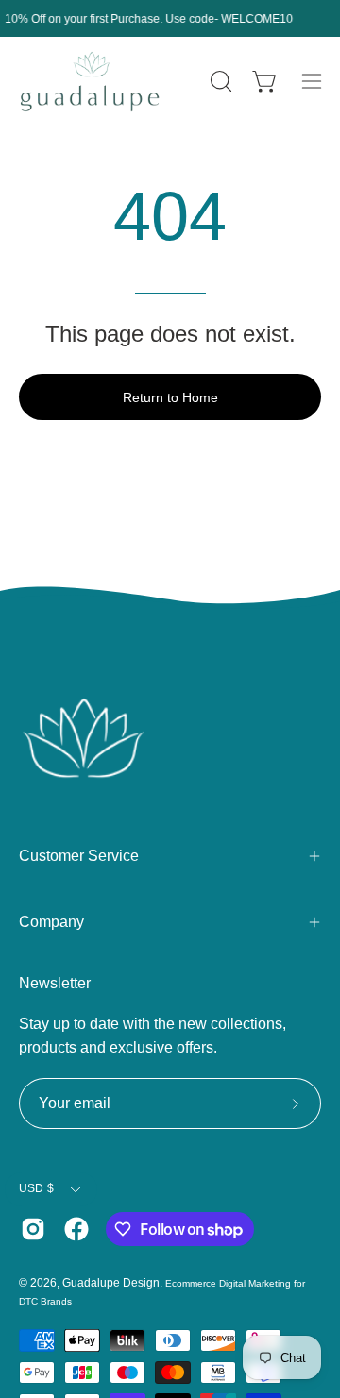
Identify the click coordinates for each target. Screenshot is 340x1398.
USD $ (36, 1188)
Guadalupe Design (111, 1282)
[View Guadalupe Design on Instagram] (33, 1229)
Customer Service (79, 856)
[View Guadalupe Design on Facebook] (76, 1229)
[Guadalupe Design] (90, 81)
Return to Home (170, 397)
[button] (219, 81)
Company (51, 922)
